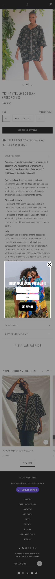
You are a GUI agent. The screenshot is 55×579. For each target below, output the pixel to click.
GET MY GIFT (27, 306)
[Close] (49, 264)
